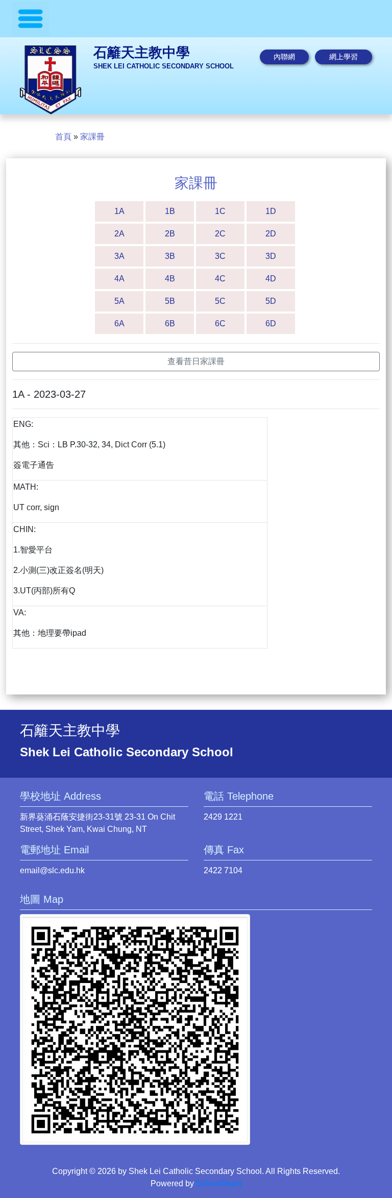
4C (220, 278)
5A (119, 301)
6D (270, 323)
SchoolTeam (218, 1183)
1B (170, 211)
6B (170, 323)
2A (119, 233)
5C (220, 301)
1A (119, 211)
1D (270, 211)
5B (170, 301)
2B (170, 233)
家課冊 (92, 136)
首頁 (63, 136)
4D (270, 278)
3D (270, 256)
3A (119, 256)
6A (119, 323)
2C (220, 233)
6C (220, 323)
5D (270, 301)
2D (270, 233)
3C (220, 256)
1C (220, 211)
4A (119, 278)
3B (170, 256)
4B (170, 278)
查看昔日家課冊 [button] (196, 361)
